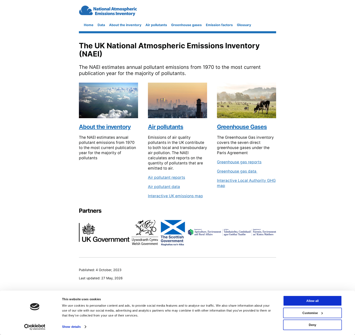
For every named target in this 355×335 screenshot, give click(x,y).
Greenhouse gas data (237, 171)
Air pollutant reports (166, 177)
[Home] (119, 14)
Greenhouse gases (186, 25)
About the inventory (125, 25)
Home (88, 25)
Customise (310, 313)
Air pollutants (156, 25)
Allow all (312, 301)
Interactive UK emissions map (175, 196)
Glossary (244, 25)
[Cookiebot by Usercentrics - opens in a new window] (35, 327)
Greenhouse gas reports (239, 162)
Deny (312, 325)
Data (101, 25)
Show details (71, 326)
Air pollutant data (164, 186)
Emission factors (219, 25)
